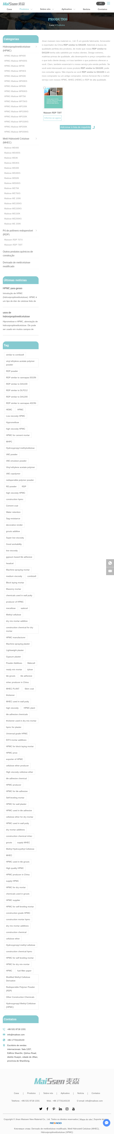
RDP (24, 486)
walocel (24, 608)
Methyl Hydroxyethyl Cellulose (20, 849)
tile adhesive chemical (16, 778)
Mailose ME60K (11, 178)
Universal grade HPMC (17, 733)
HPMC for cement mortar (18, 435)
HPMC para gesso (12, 288)
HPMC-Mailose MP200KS (16, 132)
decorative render (14, 525)
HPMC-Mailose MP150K (15, 116)
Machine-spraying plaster (18, 644)
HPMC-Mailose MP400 (15, 56)
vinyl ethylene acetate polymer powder (20, 363)
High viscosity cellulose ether (19, 772)
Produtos (25, 9)
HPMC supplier (13, 900)
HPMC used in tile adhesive (19, 810)
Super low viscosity (15, 538)
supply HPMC (12, 881)
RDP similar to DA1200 (17, 397)
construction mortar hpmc (18, 919)
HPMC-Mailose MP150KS (16, 121)
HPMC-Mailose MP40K (15, 76)
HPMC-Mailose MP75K (15, 96)
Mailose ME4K (11, 158)
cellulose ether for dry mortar (19, 817)
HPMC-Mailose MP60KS (15, 91)
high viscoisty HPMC (15, 493)
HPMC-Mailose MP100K (15, 106)
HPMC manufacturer (15, 637)
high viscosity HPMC (15, 429)
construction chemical (16, 932)
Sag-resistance (13, 518)
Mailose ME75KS (12, 193)
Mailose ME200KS (13, 218)
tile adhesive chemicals (17, 714)
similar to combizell (15, 355)
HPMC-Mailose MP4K (14, 66)
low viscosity (12, 550)
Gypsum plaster (13, 656)
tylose (30, 669)
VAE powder (12, 454)
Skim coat (29, 688)
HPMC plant (29, 708)
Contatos (102, 9)
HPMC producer (13, 785)
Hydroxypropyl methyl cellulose (20, 945)
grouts (9, 842)
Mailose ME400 (11, 148)
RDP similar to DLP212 (17, 390)
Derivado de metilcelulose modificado (48, 1128)
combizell (31, 576)
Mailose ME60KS (12, 183)
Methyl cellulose (13, 614)
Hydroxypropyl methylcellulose (20, 448)
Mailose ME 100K (12, 198)
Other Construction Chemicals (20, 997)
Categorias (11, 39)
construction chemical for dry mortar (19, 629)
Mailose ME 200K (12, 224)
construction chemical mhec (19, 836)
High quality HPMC (15, 868)
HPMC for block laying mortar (20, 746)
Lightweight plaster (15, 650)
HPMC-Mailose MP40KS (15, 81)
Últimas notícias (15, 280)
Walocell (31, 663)
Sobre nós (45, 9)
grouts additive (13, 531)
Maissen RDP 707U (13, 239)
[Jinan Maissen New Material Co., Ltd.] (14, 3)
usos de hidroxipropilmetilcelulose (16, 314)
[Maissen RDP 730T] (53, 98)
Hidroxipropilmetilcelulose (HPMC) (57, 1132)
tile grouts (10, 676)
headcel (10, 563)
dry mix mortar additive (17, 621)
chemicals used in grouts (17, 894)
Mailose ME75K (11, 188)
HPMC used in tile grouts (17, 862)
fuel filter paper (24, 970)
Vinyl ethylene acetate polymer (20, 467)
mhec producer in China (17, 682)
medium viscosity (14, 576)
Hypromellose (12, 422)
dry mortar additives (15, 829)
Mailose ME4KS (11, 163)
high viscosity (12, 708)
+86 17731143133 (15, 1040)
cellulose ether (13, 938)
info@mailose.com (16, 1034)
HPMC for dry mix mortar (18, 964)
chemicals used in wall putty (19, 595)
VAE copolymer (13, 473)
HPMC (20, 409)
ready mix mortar (14, 669)
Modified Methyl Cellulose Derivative (18, 979)
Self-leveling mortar (15, 797)
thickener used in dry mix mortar (21, 721)
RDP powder (12, 371)
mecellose (11, 608)
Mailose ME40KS (12, 173)
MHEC (9, 855)
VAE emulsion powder (16, 461)
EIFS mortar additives (16, 740)
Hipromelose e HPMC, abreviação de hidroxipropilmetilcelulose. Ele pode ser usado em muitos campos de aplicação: (20, 325)
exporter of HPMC (14, 759)
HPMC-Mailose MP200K (15, 126)
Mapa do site (86, 1119)
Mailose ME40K (11, 168)
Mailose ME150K (12, 213)
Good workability (14, 544)
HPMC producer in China (18, 874)
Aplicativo (67, 9)
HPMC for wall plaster (16, 804)
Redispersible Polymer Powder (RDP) (20, 989)
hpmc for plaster (13, 727)
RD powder (11, 486)
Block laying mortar (15, 582)
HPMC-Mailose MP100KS (16, 111)
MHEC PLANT (12, 688)
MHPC (9, 441)
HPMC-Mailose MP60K (15, 86)
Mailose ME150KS (13, 208)
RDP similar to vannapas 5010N (21, 377)
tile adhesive (26, 676)
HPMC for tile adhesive (17, 791)
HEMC (9, 409)
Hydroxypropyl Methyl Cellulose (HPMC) (21, 1005)
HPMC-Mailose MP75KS (15, 101)
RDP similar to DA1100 (16, 384)
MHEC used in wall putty (17, 701)
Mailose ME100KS (13, 203)
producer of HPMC (15, 602)
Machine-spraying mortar (18, 570)
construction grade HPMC (18, 913)
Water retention (13, 512)
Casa (9, 9)
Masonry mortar (13, 589)
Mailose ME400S (12, 153)
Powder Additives (14, 663)
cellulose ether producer (17, 765)
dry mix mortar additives (17, 926)
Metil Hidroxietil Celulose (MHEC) (83, 1128)
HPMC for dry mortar (16, 887)
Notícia (86, 9)
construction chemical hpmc (19, 951)
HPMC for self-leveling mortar (20, 906)
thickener (10, 695)
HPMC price (11, 753)
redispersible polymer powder (20, 480)
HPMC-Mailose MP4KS (15, 71)
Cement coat (12, 505)
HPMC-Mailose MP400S (15, 61)
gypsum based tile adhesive (19, 557)
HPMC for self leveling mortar (20, 958)
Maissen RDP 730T (52, 112)
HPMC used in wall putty (17, 823)
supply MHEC (23, 842)
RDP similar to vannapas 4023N (21, 403)
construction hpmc (14, 499)
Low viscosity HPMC (15, 416)
